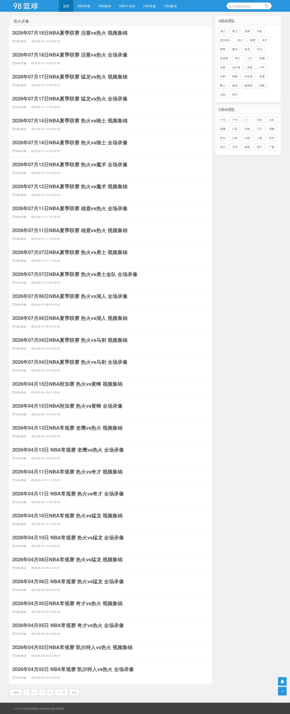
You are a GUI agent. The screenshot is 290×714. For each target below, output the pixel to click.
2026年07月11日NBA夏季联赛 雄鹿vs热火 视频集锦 (70, 230)
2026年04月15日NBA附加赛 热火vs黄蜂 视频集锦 (67, 383)
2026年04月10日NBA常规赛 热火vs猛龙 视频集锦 (67, 515)
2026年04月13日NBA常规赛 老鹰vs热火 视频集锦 (67, 427)
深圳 (271, 138)
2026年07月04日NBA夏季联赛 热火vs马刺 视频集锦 (70, 339)
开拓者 (248, 76)
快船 (262, 85)
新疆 (247, 147)
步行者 (236, 67)
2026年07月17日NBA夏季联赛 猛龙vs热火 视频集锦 (70, 76)
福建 (222, 129)
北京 (271, 119)
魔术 (235, 49)
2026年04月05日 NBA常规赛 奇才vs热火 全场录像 (68, 625)
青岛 (222, 138)
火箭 (259, 31)
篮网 (247, 31)
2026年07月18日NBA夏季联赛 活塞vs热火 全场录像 (70, 54)
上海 (259, 138)
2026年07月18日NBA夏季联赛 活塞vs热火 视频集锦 (70, 32)
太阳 (222, 94)
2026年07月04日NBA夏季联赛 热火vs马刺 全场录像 (70, 361)
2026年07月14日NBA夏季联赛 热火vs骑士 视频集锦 (70, 120)
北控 (259, 119)
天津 (235, 147)
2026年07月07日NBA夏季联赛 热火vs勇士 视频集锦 (70, 252)
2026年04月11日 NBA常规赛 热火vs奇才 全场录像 (68, 493)
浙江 (259, 147)
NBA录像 (83, 6)
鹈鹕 (235, 76)
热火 (240, 40)
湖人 (222, 31)
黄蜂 (222, 49)
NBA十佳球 (127, 6)
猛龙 (247, 49)
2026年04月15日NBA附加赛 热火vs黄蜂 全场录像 (67, 405)
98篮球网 (31, 6)
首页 (66, 6)
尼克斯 (224, 58)
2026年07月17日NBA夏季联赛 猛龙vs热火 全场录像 (70, 98)
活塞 (222, 67)
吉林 (247, 129)
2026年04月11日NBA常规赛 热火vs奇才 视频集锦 (67, 471)
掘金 (235, 85)
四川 (222, 147)
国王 (235, 94)
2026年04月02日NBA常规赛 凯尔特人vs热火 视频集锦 (72, 647)
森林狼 (248, 85)
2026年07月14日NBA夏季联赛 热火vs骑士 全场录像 (70, 142)
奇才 (265, 40)
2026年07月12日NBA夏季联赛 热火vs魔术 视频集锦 (70, 186)
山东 (235, 138)
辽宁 (259, 129)
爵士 (222, 85)
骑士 (237, 58)
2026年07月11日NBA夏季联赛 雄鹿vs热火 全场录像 (70, 208)
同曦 (271, 129)
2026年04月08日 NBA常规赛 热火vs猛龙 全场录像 (68, 581)
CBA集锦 (170, 6)
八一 (247, 119)
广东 (222, 119)
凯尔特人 (225, 40)
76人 (260, 49)
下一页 (61, 692)
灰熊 (250, 67)
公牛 (250, 58)
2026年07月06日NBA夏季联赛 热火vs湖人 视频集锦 (70, 317)
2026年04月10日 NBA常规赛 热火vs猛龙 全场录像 (68, 537)
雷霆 (262, 76)
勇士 (235, 31)
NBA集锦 (104, 6)
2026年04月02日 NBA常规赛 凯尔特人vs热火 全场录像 (73, 669)
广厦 (271, 147)
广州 (235, 119)
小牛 (262, 67)
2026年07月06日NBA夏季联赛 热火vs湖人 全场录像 (70, 296)
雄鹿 (262, 58)
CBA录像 (149, 6)
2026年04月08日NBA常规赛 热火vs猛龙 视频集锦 (67, 559)
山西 (247, 138)
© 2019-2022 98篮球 (26, 708)
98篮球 (60, 708)
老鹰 (252, 40)
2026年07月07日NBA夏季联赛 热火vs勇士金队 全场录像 (75, 274)
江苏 (235, 129)
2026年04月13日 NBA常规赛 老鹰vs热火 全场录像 (68, 449)
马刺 (222, 76)
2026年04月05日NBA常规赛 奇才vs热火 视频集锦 (67, 603)
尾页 (74, 692)
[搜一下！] (266, 5)
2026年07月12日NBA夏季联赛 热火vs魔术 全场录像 (70, 164)
